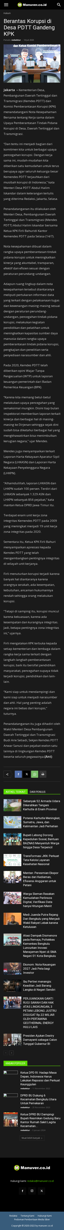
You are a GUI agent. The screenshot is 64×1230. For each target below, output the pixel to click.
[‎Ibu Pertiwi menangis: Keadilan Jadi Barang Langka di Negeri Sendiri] (12, 986)
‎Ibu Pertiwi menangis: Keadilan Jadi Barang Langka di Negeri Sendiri (39, 985)
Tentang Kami (27, 1215)
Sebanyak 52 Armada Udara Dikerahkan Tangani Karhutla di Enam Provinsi (41, 805)
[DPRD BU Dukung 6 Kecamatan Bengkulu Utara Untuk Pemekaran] (11, 1100)
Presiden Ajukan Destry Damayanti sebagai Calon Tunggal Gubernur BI (40, 1040)
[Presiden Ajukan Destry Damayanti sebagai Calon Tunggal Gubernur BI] (12, 1040)
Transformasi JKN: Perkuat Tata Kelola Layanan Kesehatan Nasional (41, 860)
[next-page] (11, 1053)
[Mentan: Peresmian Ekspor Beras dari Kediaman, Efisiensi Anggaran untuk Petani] (12, 877)
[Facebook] (18, 774)
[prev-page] (6, 1053)
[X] (26, 774)
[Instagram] (32, 1190)
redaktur (16, 40)
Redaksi (13, 1215)
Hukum (7, 13)
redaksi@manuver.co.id (40, 1181)
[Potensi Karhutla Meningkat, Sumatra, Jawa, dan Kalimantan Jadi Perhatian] (12, 822)
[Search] (59, 5)
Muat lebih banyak (31, 1137)
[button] (6, 5)
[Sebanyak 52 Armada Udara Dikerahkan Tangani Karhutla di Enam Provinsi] (12, 805)
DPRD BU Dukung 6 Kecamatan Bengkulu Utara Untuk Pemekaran (38, 1099)
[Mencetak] (42, 774)
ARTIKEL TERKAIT (16, 791)
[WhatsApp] (34, 774)
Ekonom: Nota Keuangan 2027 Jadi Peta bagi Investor (39, 968)
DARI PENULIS (38, 791)
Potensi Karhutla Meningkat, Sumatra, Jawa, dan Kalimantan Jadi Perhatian (41, 822)
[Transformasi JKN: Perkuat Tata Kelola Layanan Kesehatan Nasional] (12, 860)
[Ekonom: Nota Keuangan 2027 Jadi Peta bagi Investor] (12, 969)
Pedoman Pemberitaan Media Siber (32, 1219)
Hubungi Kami (45, 1215)
